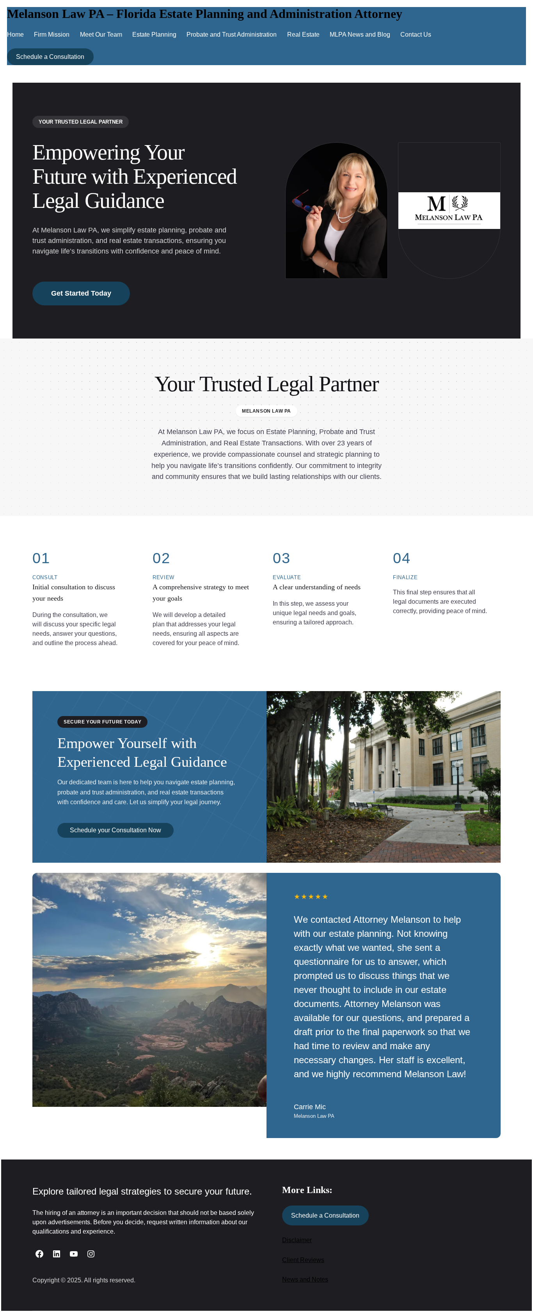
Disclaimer (297, 1240)
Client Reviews (303, 1260)
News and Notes (305, 1279)
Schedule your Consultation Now (115, 830)
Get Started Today (81, 293)
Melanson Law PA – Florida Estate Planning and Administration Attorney (204, 14)
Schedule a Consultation (50, 56)
